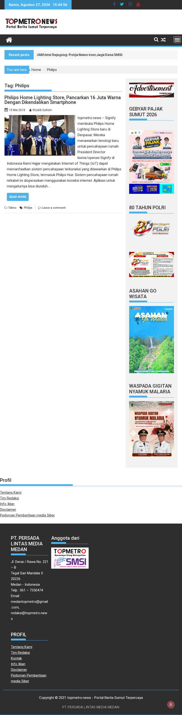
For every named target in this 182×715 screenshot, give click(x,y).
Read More (17, 197)
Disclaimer (8, 509)
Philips (28, 207)
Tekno (12, 207)
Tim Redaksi (9, 498)
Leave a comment (54, 207)
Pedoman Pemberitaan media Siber (27, 515)
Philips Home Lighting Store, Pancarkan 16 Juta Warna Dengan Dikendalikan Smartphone (63, 100)
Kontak (16, 658)
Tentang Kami (10, 492)
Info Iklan (7, 504)
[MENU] (177, 39)
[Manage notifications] (171, 704)
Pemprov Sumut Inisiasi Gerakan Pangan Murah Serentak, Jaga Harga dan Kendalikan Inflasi (109, 55)
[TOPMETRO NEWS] (9, 39)
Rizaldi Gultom (42, 110)
